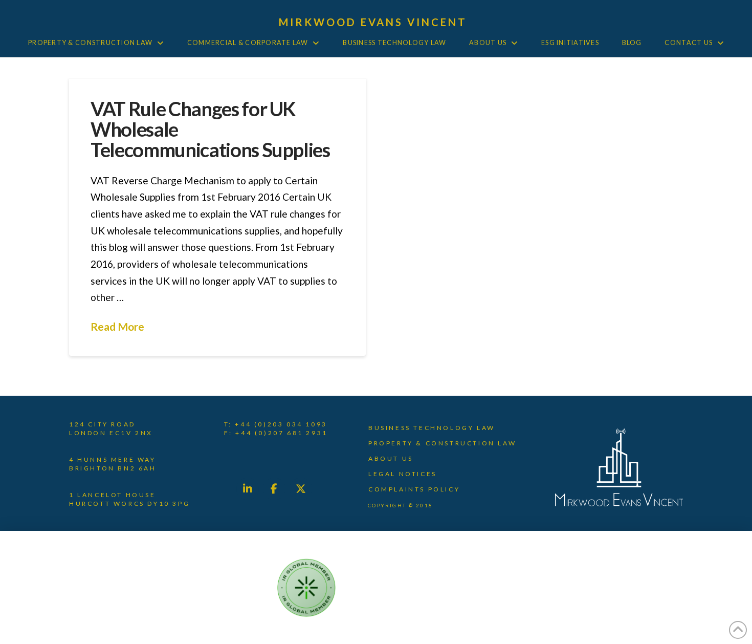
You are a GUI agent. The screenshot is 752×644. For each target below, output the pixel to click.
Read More (117, 326)
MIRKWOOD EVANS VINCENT (373, 22)
